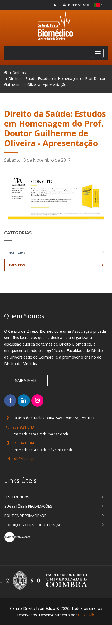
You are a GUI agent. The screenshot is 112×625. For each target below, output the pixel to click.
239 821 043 (23, 427)
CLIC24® (86, 614)
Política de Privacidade (25, 515)
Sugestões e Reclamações (28, 506)
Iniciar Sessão (78, 4)
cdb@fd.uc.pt (23, 458)
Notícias (19, 72)
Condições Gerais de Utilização (33, 524)
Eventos (17, 265)
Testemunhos (16, 497)
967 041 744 (23, 442)
